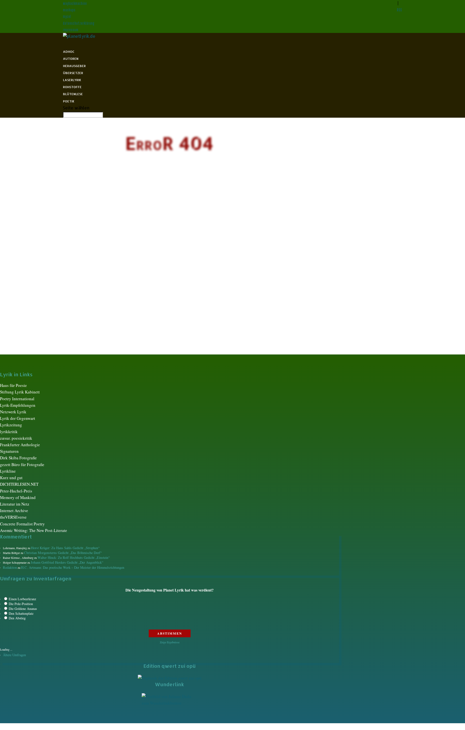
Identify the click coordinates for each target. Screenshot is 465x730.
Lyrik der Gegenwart (17, 418)
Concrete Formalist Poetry (22, 524)
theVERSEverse (13, 517)
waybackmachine (75, 3)
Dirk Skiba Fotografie (18, 458)
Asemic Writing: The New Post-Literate (33, 530)
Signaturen (9, 451)
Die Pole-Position (21, 603)
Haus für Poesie (13, 385)
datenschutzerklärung (79, 23)
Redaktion (10, 567)
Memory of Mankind (18, 497)
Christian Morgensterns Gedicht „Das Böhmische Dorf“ (63, 552)
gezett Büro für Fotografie (22, 464)
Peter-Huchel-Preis (16, 491)
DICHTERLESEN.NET (19, 484)
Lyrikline (8, 471)
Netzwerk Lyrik (13, 412)
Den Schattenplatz (21, 613)
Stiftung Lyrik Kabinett (20, 392)
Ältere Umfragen (14, 655)
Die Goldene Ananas (23, 608)
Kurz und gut (11, 477)
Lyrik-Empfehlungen (17, 405)
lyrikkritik (9, 431)
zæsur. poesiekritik (16, 438)
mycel (67, 16)
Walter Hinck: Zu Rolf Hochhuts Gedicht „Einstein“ (74, 557)
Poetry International (17, 398)
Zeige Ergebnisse (169, 642)
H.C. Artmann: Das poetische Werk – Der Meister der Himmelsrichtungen (72, 567)
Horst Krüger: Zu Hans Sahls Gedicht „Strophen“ (65, 548)
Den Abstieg (17, 618)
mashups (69, 10)
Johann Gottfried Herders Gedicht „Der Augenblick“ (67, 562)
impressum (70, 29)
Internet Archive (14, 510)
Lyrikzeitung (11, 425)
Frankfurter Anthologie (20, 444)
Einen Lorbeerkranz (22, 599)
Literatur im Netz (14, 504)
